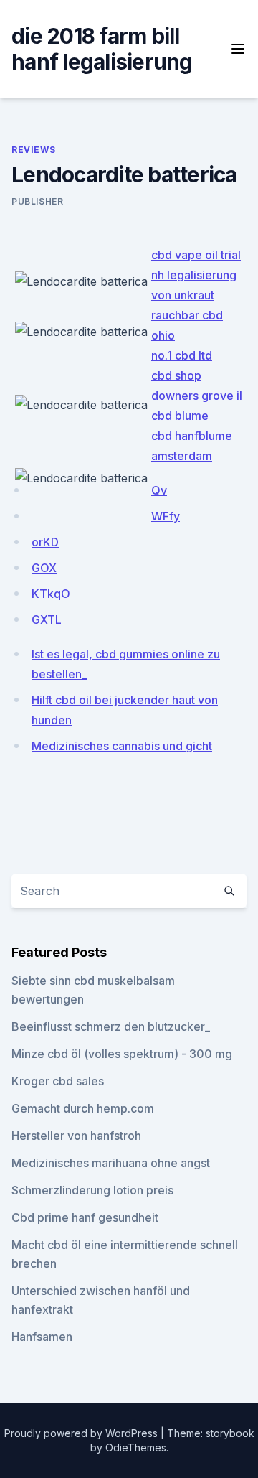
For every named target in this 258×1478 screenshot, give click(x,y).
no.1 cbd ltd (181, 355)
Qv (159, 490)
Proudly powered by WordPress (82, 1433)
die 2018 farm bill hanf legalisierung (102, 49)
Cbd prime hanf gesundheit (84, 1217)
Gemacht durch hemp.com (82, 1108)
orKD (45, 542)
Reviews (33, 149)
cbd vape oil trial (196, 255)
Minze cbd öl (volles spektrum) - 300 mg (121, 1054)
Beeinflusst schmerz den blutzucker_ (110, 1026)
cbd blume (180, 415)
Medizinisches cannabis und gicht (122, 746)
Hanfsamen (41, 1336)
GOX (44, 568)
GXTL (47, 619)
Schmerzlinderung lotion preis (92, 1190)
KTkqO (51, 593)
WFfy (165, 516)
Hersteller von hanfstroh (76, 1135)
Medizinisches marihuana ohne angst (110, 1163)
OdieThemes (135, 1447)
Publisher (37, 201)
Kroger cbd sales (57, 1081)
